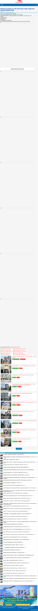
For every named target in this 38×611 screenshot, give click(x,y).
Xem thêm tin (19, 448)
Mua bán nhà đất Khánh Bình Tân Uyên (7, 351)
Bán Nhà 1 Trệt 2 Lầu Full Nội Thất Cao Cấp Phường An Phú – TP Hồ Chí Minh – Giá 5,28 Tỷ (16, 498)
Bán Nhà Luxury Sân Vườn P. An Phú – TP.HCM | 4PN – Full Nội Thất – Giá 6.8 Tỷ (15, 464)
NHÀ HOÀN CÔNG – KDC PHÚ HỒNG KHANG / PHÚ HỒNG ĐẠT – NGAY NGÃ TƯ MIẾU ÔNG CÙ (16, 513)
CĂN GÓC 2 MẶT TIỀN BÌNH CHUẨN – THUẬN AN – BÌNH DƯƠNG (12, 542)
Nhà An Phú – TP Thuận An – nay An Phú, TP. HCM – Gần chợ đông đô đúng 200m (15, 511)
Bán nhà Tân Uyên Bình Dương (18, 353)
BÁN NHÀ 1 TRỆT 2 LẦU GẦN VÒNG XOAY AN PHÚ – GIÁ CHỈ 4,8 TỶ (13, 560)
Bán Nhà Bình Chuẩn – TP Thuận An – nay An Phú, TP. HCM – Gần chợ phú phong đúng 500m (16, 508)
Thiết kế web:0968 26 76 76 (34, 607)
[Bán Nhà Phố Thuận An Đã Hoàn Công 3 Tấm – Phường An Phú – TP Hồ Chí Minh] (1, 520)
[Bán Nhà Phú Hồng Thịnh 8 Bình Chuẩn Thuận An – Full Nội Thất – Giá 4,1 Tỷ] (1, 569)
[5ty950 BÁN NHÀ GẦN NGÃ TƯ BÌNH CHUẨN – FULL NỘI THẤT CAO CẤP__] (1, 553)
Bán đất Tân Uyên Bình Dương (6, 353)
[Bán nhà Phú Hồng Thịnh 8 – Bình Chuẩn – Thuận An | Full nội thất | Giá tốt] (1, 571)
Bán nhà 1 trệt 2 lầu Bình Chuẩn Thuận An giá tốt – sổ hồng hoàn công (13, 573)
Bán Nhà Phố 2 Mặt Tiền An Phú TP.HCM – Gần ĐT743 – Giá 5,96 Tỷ (13, 565)
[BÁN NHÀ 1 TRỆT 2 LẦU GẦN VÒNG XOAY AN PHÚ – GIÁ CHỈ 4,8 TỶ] (1, 561)
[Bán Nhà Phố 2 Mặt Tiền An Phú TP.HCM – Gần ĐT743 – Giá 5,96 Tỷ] (1, 566)
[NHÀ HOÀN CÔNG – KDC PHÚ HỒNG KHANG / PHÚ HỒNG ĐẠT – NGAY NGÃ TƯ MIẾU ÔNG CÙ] (1, 514)
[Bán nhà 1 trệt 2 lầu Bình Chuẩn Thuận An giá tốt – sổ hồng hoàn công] (1, 574)
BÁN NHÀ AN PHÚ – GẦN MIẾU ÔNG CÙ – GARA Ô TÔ (11, 459)
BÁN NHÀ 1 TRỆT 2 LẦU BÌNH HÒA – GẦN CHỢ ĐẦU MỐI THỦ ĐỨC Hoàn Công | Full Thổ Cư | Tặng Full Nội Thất (19, 578)
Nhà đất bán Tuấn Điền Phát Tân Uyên (19, 350)
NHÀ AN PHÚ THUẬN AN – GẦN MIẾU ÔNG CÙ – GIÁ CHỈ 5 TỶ (12, 482)
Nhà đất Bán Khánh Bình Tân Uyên (6, 348)
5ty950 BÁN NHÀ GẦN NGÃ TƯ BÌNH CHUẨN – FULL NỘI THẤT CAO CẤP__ (14, 552)
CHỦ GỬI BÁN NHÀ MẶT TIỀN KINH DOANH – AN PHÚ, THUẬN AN (12, 524)
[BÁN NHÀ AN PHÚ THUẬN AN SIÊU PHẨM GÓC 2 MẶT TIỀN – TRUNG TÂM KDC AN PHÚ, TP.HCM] (1, 481)
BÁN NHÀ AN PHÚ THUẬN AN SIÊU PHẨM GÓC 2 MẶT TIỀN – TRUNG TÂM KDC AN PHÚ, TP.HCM (17, 480)
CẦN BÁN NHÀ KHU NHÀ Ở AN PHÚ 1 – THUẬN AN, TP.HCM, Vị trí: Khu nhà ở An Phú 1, (15, 526)
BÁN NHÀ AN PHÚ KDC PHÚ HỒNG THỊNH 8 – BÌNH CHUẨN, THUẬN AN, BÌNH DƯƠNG (15, 467)
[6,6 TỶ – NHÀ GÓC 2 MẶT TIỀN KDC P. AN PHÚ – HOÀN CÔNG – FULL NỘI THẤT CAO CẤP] (1, 558)
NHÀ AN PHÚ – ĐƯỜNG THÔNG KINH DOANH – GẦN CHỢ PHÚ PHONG (13, 454)
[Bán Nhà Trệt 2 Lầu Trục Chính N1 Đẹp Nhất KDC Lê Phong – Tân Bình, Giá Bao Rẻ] (1, 538)
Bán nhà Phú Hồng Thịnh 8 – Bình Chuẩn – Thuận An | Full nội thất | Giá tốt (14, 570)
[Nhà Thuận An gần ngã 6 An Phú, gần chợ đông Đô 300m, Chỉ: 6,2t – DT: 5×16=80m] (1, 494)
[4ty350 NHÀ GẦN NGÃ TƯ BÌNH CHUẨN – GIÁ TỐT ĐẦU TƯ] (1, 551)
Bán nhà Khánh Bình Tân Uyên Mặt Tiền (20, 354)
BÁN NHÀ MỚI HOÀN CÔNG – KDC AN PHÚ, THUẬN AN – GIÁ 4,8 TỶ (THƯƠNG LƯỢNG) (15, 539)
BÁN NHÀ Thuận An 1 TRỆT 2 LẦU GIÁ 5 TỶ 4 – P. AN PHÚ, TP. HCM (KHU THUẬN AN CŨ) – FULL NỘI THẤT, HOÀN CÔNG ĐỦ (19, 522)
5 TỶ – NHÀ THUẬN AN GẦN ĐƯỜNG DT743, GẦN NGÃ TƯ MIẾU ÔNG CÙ (13, 547)
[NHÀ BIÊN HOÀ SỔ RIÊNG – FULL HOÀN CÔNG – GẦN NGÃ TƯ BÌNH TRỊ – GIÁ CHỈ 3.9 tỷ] (1, 476)
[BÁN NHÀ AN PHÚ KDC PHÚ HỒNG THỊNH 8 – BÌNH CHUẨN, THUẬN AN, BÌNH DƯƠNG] (1, 468)
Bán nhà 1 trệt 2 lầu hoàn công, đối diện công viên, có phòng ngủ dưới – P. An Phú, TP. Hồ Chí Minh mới (18, 534)
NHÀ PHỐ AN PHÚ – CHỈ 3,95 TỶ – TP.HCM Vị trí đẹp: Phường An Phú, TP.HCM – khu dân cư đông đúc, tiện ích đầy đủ (19, 462)
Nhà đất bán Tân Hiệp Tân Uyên (6, 350)
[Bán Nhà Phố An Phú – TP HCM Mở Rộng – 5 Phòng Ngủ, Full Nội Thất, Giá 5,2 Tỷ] (1, 517)
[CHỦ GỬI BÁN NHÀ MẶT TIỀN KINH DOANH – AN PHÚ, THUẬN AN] (1, 525)
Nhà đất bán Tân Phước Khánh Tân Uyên (20, 348)
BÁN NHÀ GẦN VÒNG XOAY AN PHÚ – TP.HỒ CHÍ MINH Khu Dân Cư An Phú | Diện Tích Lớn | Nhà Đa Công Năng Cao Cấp (19, 576)
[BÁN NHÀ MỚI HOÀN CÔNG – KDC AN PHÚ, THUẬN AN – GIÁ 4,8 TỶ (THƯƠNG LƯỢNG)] (1, 540)
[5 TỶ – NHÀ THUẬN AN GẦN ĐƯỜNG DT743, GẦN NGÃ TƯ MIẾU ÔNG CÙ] (1, 548)
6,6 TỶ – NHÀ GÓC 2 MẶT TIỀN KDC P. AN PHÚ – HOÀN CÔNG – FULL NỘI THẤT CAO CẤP (16, 557)
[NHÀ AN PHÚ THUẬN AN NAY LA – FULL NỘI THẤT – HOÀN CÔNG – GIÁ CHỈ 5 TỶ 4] (1, 473)
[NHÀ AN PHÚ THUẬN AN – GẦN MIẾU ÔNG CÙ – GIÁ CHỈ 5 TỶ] (1, 483)
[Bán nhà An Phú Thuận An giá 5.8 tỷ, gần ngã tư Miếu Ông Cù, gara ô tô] (1, 486)
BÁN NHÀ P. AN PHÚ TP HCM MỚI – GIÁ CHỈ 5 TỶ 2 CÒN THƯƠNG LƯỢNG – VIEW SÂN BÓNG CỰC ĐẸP (18, 555)
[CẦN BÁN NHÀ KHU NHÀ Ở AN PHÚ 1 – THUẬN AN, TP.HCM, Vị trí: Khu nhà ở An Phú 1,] (1, 527)
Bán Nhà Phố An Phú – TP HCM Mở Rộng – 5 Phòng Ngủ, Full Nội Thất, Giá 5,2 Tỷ (15, 516)
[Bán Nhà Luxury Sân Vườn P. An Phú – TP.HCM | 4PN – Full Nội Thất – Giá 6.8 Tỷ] (1, 465)
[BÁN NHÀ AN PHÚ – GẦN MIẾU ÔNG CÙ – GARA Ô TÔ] (1, 460)
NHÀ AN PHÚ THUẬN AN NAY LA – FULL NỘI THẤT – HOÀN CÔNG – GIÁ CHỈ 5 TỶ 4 (15, 472)
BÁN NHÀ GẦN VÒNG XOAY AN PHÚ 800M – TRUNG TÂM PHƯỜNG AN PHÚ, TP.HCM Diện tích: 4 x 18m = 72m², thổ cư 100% (19, 457)
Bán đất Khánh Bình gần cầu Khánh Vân (20, 351)
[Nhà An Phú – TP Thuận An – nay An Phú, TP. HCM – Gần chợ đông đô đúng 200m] (1, 512)
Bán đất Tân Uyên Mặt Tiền (5, 354)
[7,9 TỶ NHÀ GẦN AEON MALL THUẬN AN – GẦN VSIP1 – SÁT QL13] (1, 545)
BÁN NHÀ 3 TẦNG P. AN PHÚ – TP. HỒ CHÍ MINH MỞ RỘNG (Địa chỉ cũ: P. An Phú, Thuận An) (16, 529)
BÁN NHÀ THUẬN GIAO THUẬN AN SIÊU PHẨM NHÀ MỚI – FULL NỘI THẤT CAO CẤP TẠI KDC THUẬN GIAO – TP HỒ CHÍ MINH (19, 478)
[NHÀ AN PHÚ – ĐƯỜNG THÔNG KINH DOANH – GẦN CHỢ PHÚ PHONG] (1, 455)
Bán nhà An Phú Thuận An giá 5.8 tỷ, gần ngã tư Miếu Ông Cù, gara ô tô (13, 485)
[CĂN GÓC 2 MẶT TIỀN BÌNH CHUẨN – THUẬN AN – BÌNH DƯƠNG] (1, 543)
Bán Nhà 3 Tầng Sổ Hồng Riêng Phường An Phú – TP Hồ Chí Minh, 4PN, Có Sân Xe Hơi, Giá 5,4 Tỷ (17, 495)
